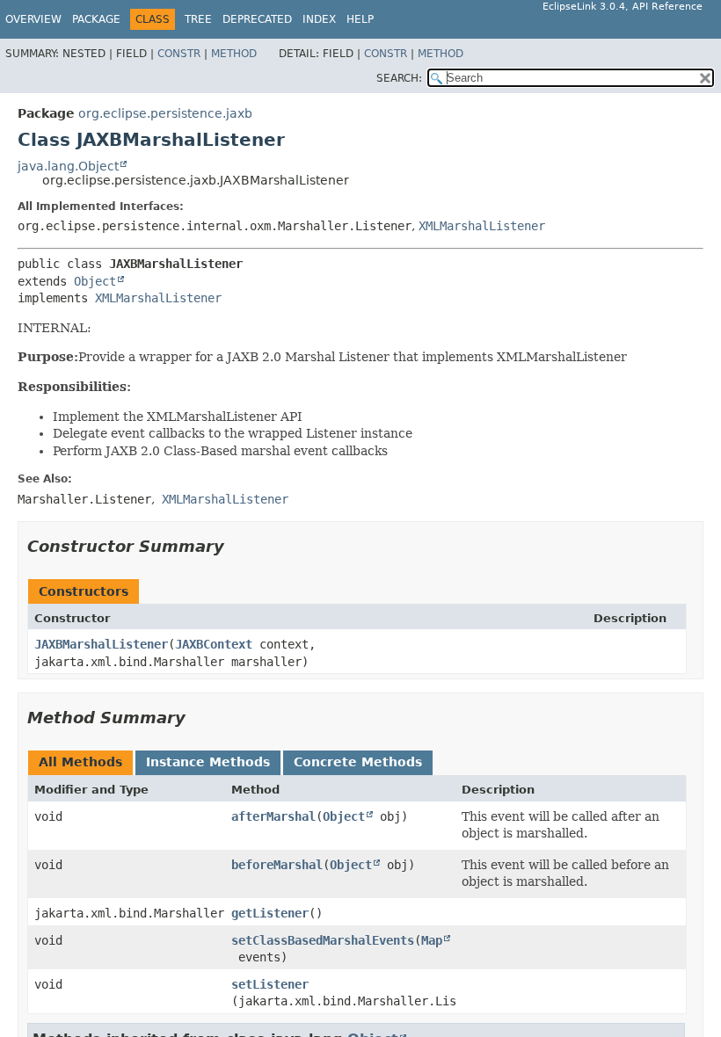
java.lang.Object (68, 166)
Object (95, 281)
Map (431, 940)
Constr (178, 53)
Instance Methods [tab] (208, 762)
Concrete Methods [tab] (358, 762)
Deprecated (257, 19)
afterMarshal (273, 816)
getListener (270, 913)
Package (96, 19)
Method (234, 53)
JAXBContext (213, 644)
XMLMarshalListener (482, 226)
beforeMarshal (277, 865)
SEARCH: (399, 78)
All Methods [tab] (80, 762)
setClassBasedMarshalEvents (322, 940)
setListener (270, 984)
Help (360, 19)
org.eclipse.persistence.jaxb (165, 113)
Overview (33, 19)
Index (319, 19)
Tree (198, 19)
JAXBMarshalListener (101, 644)
